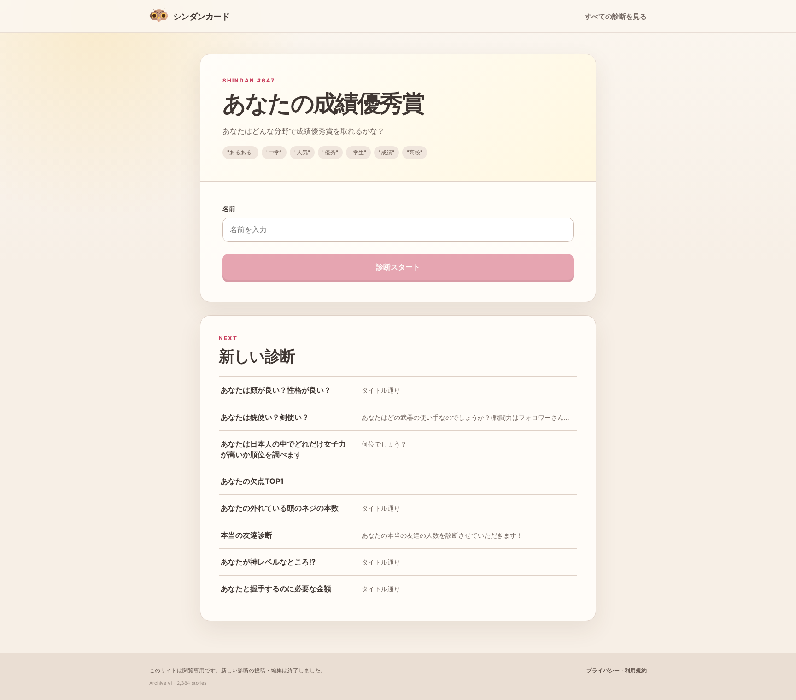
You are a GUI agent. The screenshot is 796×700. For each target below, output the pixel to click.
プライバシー (603, 670)
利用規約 (636, 670)
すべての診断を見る (616, 16)
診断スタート (398, 266)
